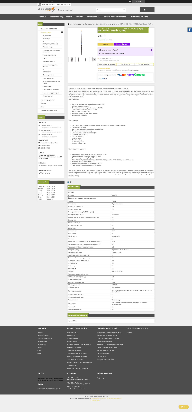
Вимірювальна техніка (74, 347)
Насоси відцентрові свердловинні (84, 24)
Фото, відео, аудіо (48, 75)
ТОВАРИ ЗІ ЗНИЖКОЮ (48, 29)
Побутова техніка (48, 78)
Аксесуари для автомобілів (105, 359)
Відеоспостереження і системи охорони (79, 344)
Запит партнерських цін (139, 17)
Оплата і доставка (93, 17)
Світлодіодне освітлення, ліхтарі (77, 353)
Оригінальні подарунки (74, 350)
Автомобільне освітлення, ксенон (107, 335)
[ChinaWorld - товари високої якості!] (47, 10)
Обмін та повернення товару (115, 17)
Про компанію (42, 344)
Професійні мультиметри (104, 341)
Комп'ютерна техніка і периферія (77, 356)
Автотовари (46, 39)
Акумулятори (47, 35)
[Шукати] (124, 10)
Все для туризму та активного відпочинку (79, 362)
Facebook (129, 332)
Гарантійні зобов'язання (45, 338)
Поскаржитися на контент (98, 398)
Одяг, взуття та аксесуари (51, 89)
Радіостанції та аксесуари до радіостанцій (110, 344)
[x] (70, 182)
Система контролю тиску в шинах (107, 347)
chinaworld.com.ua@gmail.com (49, 143)
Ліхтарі (45, 58)
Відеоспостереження (49, 55)
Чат (185, 407)
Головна (43, 17)
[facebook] (68, 182)
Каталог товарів (56, 17)
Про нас (69, 17)
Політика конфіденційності (114, 398)
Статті (42, 107)
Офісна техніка (47, 86)
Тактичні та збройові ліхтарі (105, 350)
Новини (43, 103)
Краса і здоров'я (48, 96)
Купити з (118, 44)
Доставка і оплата (43, 335)
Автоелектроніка (72, 332)
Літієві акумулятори (103, 353)
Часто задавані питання (48, 110)
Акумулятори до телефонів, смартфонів (109, 332)
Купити (105, 44)
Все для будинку (72, 341)
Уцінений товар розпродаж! (51, 93)
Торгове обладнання (49, 61)
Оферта (40, 353)
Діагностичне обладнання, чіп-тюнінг (108, 338)
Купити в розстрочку (47, 100)
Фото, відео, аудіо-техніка (75, 359)
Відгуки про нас (42, 341)
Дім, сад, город (47, 47)
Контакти (79, 17)
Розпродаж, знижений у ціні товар (77, 368)
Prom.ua (105, 396)
